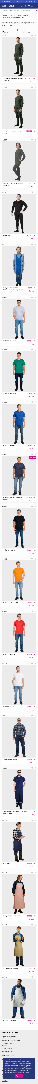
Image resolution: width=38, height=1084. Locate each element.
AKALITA (4, 1081)
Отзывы (4, 1046)
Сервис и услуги (8, 1043)
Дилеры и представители (11, 1040)
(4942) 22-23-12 (30, 1)
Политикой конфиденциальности (19, 1072)
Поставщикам (7, 1051)
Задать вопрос (7, 1048)
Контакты (19, 1)
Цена (18, 30)
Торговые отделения (9, 1037)
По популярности (28, 31)
